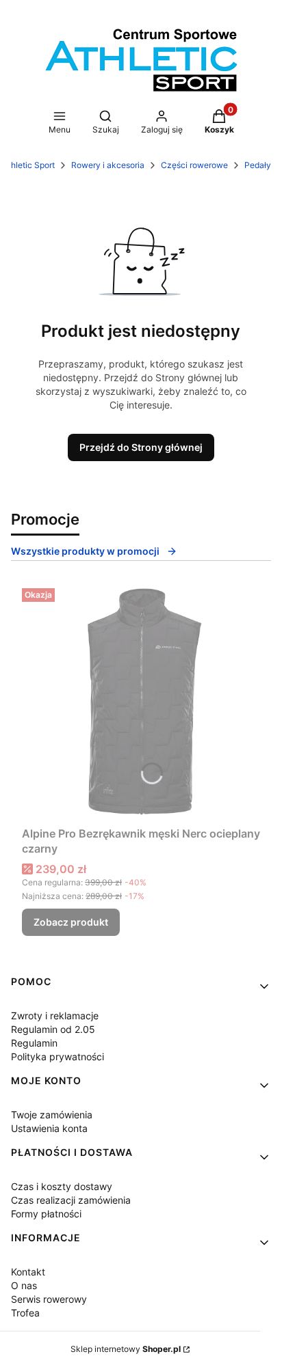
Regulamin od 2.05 (53, 1029)
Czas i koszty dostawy (61, 1186)
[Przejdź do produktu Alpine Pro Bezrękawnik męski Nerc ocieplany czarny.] (141, 701)
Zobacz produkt (71, 922)
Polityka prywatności (57, 1056)
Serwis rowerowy (49, 1299)
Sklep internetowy (125, 1349)
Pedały (257, 165)
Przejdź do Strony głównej (141, 447)
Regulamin (34, 1043)
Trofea (25, 1312)
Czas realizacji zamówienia (71, 1200)
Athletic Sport (29, 165)
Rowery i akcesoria (107, 165)
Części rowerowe (194, 165)
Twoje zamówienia (51, 1114)
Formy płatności (46, 1213)
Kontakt (28, 1272)
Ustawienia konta (49, 1128)
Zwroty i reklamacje (55, 1015)
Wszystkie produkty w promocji (85, 551)
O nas (24, 1285)
